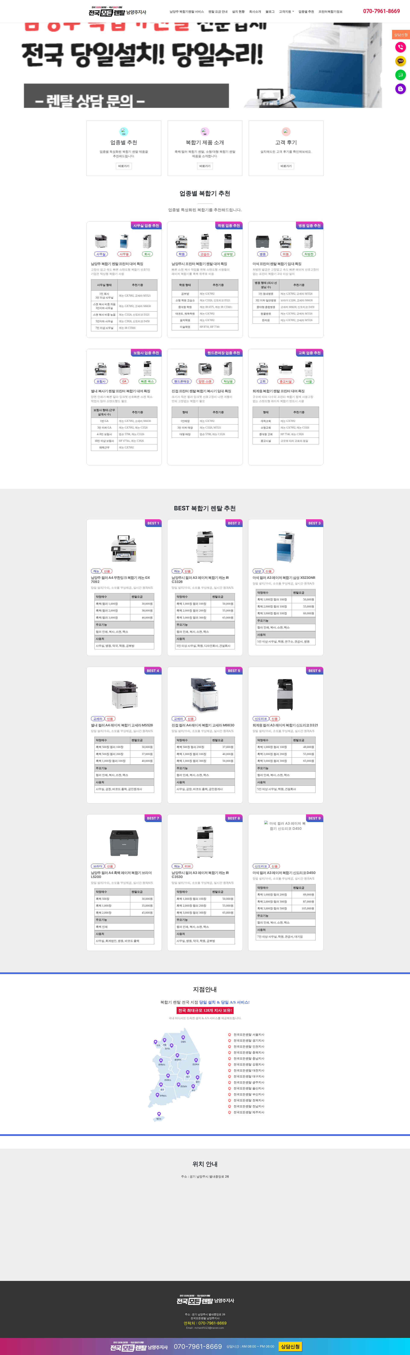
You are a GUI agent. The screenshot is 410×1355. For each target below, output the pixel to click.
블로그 (270, 11)
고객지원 (285, 11)
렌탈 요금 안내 (218, 11)
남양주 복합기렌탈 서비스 (187, 11)
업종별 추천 (306, 11)
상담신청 (290, 1346)
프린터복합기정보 (331, 11)
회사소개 (255, 11)
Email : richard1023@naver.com (205, 1327)
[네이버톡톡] (400, 74)
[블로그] (400, 88)
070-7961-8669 (381, 11)
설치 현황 (238, 11)
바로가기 (123, 166)
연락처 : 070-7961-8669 (205, 1323)
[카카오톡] (400, 60)
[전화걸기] (400, 46)
